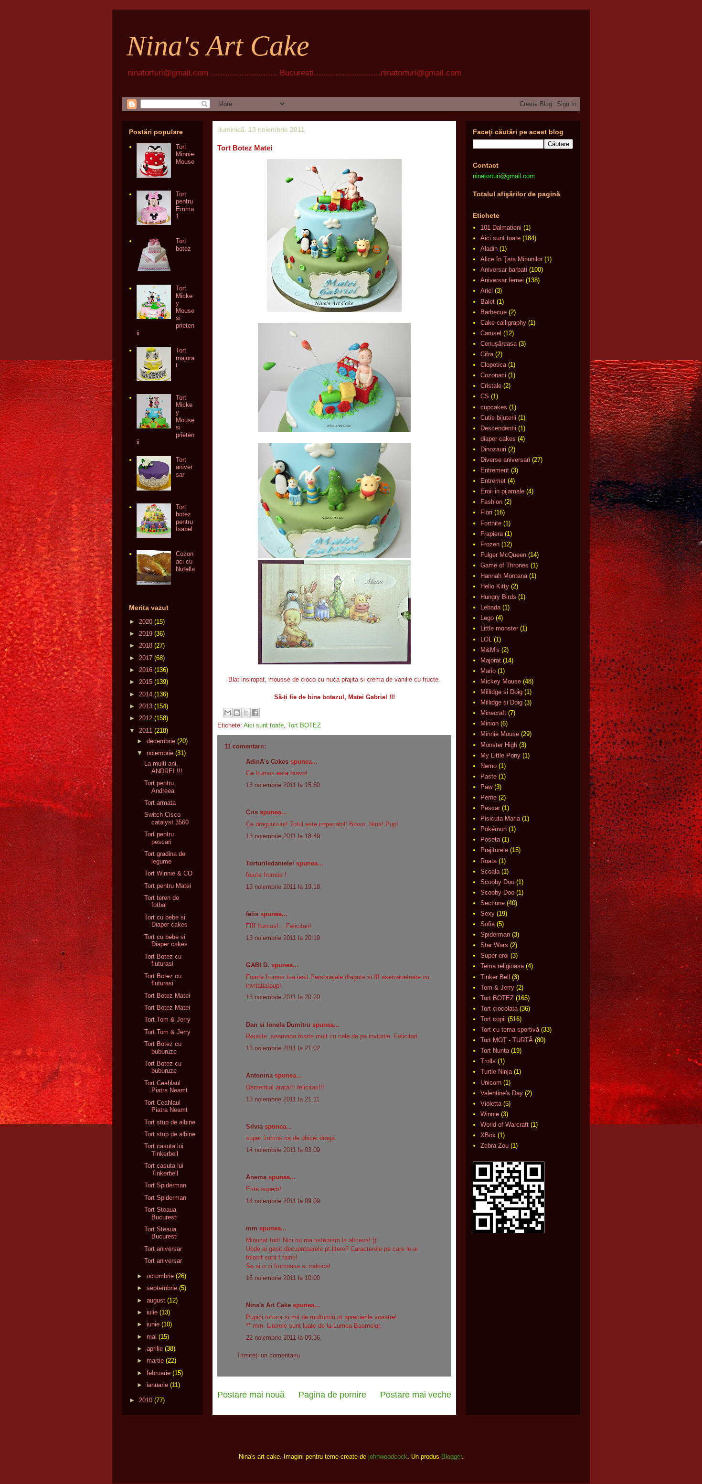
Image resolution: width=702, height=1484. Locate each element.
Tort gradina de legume (164, 857)
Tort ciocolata (499, 1008)
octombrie (160, 1276)
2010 (145, 1400)
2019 (145, 633)
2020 (145, 621)
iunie (153, 1324)
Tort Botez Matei (167, 995)
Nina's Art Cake (218, 46)
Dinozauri (493, 449)
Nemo (488, 765)
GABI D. (257, 965)
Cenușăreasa (498, 343)
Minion (489, 723)
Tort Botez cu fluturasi (162, 960)
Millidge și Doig (501, 702)
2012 (145, 718)
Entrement (494, 470)
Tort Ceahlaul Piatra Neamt (166, 1086)
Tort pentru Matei (167, 885)
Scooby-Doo (497, 892)
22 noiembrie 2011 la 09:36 (283, 1337)
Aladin (489, 248)
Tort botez (183, 244)
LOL (486, 639)
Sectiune (492, 903)
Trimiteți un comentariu (268, 1355)
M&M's (490, 649)
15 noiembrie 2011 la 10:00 (283, 1277)
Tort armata (160, 802)
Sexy (487, 913)
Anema (256, 1177)
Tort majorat (185, 358)
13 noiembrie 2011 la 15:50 (283, 785)
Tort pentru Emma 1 (185, 205)
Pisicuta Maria (500, 818)
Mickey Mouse (500, 681)
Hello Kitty (494, 586)
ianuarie (157, 1384)
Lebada (490, 607)
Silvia (254, 1126)
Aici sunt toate (264, 725)
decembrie (161, 741)
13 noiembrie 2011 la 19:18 (283, 886)
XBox (488, 1135)
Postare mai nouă (251, 1394)
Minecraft (493, 712)
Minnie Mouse (499, 733)
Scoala (490, 871)
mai (152, 1336)
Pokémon (493, 829)
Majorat (490, 660)
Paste (488, 776)
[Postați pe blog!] (237, 712)
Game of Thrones (504, 565)
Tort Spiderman (165, 1185)
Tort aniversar (184, 467)
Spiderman (495, 934)
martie (155, 1360)
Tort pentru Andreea (159, 786)
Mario (488, 670)
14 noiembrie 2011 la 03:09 (283, 1149)
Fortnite (490, 523)
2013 (145, 706)
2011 (145, 730)
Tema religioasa (502, 966)
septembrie (162, 1288)
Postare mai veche (415, 1394)
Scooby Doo (497, 882)
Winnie (489, 1114)
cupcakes (493, 407)
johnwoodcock (387, 1456)
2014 (145, 694)
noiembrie (160, 753)
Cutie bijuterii (498, 417)
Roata (488, 861)
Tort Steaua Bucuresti (161, 1213)
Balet (487, 301)
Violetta (490, 1103)
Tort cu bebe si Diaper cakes (166, 921)
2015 (145, 681)
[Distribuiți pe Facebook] (255, 712)
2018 (145, 645)
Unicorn (490, 1082)
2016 (145, 669)
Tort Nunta (494, 1050)
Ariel (486, 290)
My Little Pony (500, 755)
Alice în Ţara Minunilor (511, 259)
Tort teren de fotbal (161, 901)
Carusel (490, 333)
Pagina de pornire (332, 1394)
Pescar (490, 807)
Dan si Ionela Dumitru (278, 1024)
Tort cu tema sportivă (509, 1029)
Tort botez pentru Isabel (184, 518)
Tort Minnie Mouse (185, 154)
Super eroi (494, 955)
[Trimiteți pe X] (246, 712)
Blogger (451, 1456)
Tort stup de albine (169, 1122)
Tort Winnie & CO (168, 873)
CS (484, 396)
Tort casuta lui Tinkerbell (163, 1149)
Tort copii (493, 1019)
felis (252, 914)
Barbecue (493, 312)
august (156, 1300)
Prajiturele (494, 850)
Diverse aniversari (505, 459)
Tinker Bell (495, 977)
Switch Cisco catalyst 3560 (166, 818)
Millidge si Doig (501, 691)
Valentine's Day (501, 1093)
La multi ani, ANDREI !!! (163, 767)
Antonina (259, 1075)
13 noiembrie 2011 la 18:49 (283, 836)
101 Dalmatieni (500, 227)
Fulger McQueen (503, 554)
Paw (486, 786)
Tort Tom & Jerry (167, 1019)
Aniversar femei (502, 280)
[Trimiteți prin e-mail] (228, 712)
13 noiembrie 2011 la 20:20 (283, 997)
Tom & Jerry (497, 987)
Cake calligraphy (503, 322)
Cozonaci (493, 375)
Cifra (486, 354)
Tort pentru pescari (159, 838)
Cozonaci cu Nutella (185, 561)
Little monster (499, 628)
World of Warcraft (504, 1124)
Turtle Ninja (496, 1071)
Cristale (490, 385)
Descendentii (498, 428)
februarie (158, 1373)
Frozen (490, 544)
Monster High (498, 744)
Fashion (491, 501)
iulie (152, 1312)
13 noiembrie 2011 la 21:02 (283, 1048)
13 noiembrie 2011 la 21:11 (282, 1099)
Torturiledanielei (270, 863)
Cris (252, 812)
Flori (486, 512)
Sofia (487, 924)
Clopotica (493, 364)
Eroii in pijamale (502, 491)
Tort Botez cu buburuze (162, 1047)
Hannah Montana (503, 575)
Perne (488, 797)
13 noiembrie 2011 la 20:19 (283, 937)
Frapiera (491, 533)
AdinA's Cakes (267, 761)
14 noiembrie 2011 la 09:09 (283, 1201)
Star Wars (494, 945)
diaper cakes (498, 438)
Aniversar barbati (503, 269)
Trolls (488, 1061)
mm (251, 1228)
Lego (487, 617)
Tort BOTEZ (304, 725)
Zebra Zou (494, 1145)
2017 (145, 658)
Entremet (493, 480)
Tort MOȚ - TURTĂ (506, 1040)
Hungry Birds (498, 596)
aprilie (155, 1348)
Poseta (490, 839)
